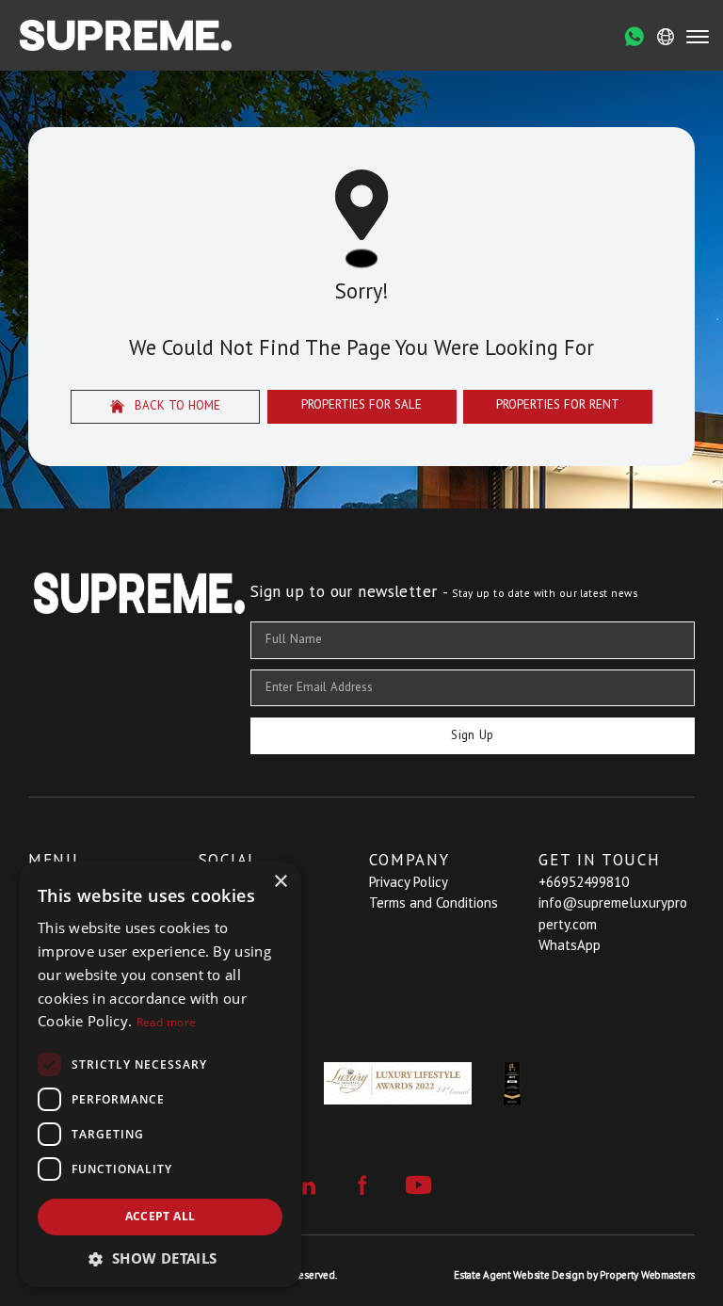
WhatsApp (569, 945)
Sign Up (472, 735)
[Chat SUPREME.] (634, 36)
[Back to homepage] (125, 35)
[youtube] (418, 1185)
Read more (167, 1022)
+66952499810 (583, 882)
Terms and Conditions (433, 902)
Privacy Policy (408, 882)
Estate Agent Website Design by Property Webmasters (574, 1275)
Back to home (175, 405)
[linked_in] (305, 1185)
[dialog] (160, 1074)
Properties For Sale (361, 404)
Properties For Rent (557, 404)
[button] (160, 1258)
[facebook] (362, 1185)
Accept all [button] (160, 1216)
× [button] (280, 882)
